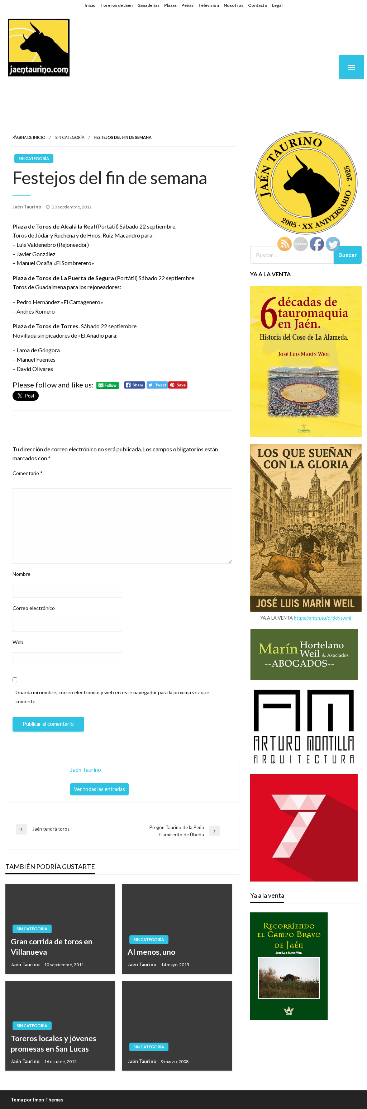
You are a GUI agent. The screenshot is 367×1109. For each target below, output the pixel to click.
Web (18, 642)
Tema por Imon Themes (37, 1100)
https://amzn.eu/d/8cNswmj (322, 618)
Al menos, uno (151, 951)
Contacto (257, 5)
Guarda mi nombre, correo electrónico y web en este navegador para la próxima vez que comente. (112, 696)
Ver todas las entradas (99, 789)
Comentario (28, 473)
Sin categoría (69, 137)
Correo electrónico (34, 608)
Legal (277, 5)
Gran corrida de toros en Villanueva (51, 946)
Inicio (90, 5)
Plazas (170, 5)
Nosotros (233, 5)
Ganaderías (148, 5)
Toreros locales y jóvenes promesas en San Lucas (53, 1043)
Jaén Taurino (50, 90)
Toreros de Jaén (116, 5)
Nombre (21, 574)
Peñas (187, 5)
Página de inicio (29, 137)
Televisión (208, 5)
